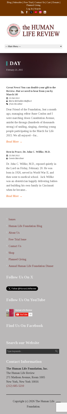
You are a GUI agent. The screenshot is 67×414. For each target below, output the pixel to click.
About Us (14, 232)
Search (37, 9)
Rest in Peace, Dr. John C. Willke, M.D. (28, 151)
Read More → (14, 141)
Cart (49, 2)
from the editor (16, 104)
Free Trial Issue (17, 239)
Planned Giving (33, 5)
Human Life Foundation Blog (25, 226)
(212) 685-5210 (15, 385)
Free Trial (28, 2)
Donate (55, 2)
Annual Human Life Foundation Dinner (31, 266)
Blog (9, 2)
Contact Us (40, 2)
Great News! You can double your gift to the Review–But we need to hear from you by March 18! (31, 91)
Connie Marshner (16, 158)
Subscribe (17, 2)
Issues (12, 219)
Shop (11, 252)
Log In (29, 9)
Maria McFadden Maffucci (20, 101)
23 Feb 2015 (14, 98)
